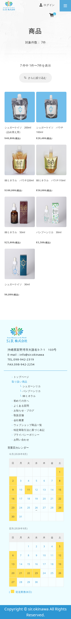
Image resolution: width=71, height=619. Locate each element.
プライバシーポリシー (27, 434)
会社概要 (19, 420)
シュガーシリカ (32, 386)
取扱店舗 (19, 415)
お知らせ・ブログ (24, 410)
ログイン (49, 5)
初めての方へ (21, 400)
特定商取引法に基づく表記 (29, 430)
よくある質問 (21, 405)
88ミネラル (29, 396)
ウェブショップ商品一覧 (28, 425)
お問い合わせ (21, 439)
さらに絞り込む (37, 78)
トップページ (21, 377)
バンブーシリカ (32, 391)
